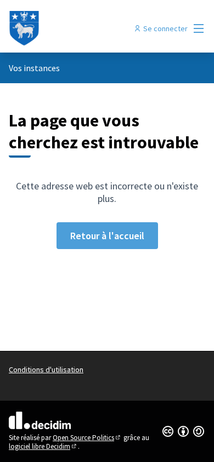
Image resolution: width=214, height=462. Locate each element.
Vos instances (34, 67)
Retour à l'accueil (107, 235)
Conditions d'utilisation (46, 369)
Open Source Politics (87, 437)
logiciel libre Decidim (43, 446)
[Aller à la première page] (81, 28)
